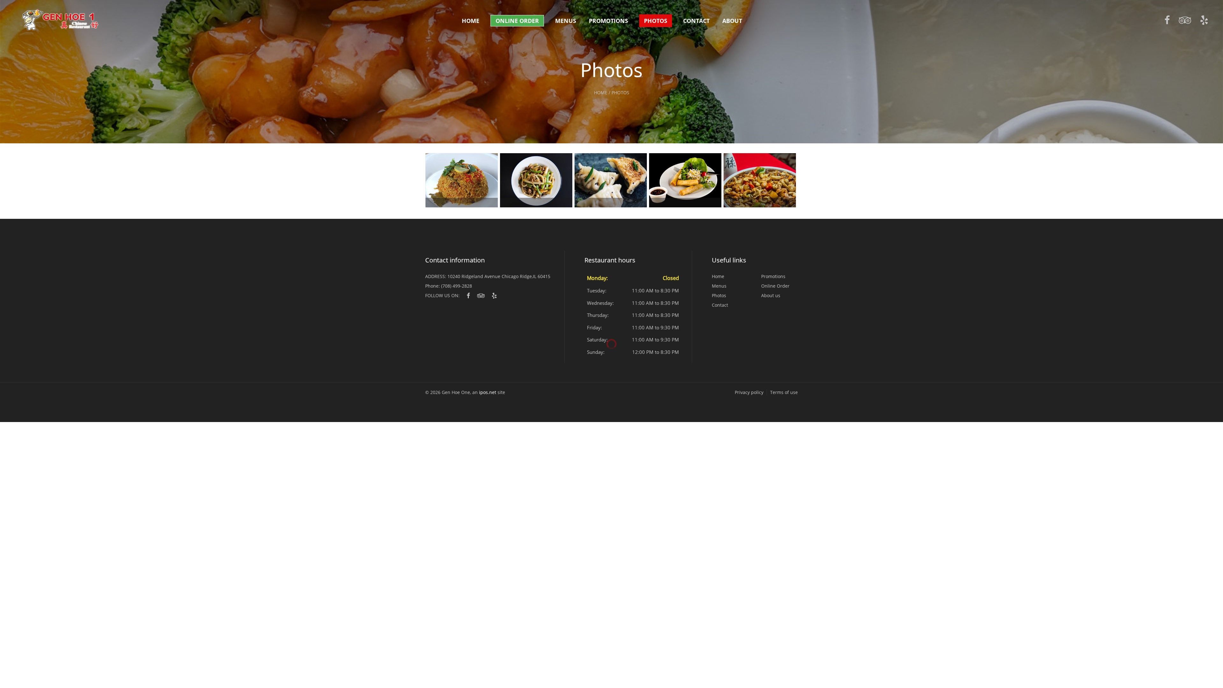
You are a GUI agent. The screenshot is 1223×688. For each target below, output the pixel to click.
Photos (655, 21)
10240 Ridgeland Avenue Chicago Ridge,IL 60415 (498, 276)
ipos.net (487, 392)
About (732, 21)
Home (470, 21)
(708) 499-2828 (456, 286)
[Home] (60, 20)
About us (770, 295)
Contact (696, 21)
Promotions (608, 21)
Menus (565, 21)
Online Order (517, 21)
